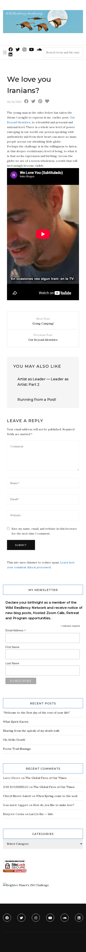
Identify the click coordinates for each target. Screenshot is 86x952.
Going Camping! (43, 321)
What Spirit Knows (15, 721)
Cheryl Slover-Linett (17, 796)
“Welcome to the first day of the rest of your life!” (36, 712)
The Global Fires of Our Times (46, 778)
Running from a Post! (36, 399)
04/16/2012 (14, 102)
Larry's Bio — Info (41, 814)
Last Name (12, 663)
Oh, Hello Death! (14, 740)
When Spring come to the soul (56, 796)
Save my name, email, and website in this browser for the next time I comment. (44, 531)
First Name (12, 647)
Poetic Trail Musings (17, 749)
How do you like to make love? (53, 805)
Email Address (15, 630)
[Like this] (47, 102)
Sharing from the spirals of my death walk (31, 731)
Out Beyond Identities (43, 337)
